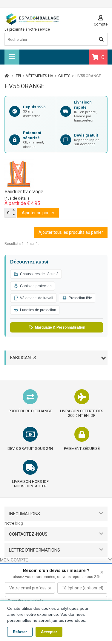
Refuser (20, 632)
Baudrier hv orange (23, 191)
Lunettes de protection (38, 310)
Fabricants (23, 357)
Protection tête (80, 298)
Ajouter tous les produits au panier (71, 232)
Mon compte (14, 560)
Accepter (49, 632)
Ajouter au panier (38, 212)
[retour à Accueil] (6, 76)
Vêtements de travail (36, 298)
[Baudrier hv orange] (56, 174)
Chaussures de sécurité (39, 274)
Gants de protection (36, 286)
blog (19, 523)
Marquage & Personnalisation (60, 327)
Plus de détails (17, 198)
